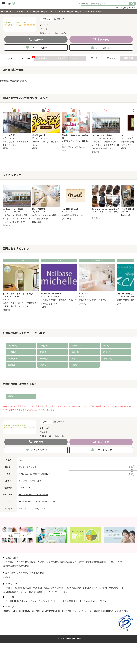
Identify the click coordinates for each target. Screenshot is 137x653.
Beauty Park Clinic (12, 611)
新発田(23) (76, 345)
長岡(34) (12, 396)
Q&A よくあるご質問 (96, 588)
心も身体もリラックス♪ (72, 215)
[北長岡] (95, 152)
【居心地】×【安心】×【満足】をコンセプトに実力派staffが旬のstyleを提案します (105, 145)
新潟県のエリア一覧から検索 (75, 562)
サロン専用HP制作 (12, 601)
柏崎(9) (43, 352)
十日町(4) (12, 358)
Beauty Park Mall (31, 611)
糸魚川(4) (44, 358)
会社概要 (7, 588)
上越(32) (44, 345)
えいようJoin (121, 611)
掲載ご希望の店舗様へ (54, 588)
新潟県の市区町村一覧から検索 (106, 562)
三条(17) (12, 352)
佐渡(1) (43, 365)
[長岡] (5, 148)
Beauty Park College (52, 611)
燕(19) (106, 345)
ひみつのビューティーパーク (77, 611)
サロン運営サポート (72, 601)
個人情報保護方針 (22, 588)
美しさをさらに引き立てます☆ (93, 300)
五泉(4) (75, 358)
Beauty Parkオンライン (95, 601)
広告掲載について (76, 588)
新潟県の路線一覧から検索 (16, 565)
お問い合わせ (115, 588)
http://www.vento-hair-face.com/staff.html (37, 501)
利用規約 (37, 588)
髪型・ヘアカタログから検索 (45, 562)
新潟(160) (12, 345)
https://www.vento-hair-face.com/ (33, 494)
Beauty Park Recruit (103, 611)
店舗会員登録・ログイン (15, 591)
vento (21, 460)
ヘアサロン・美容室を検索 (16, 562)
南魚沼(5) (76, 352)
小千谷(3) (107, 358)
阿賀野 (75, 365)
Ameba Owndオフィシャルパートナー (41, 601)
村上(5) (106, 352)
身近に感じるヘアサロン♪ (73, 147)
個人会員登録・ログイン (41, 591)
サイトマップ (61, 591)
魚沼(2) (11, 365)
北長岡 (6, 576)
